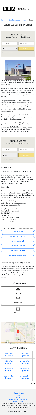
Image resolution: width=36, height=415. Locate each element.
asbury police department (24, 377)
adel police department (9, 355)
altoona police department (9, 377)
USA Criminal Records (17, 246)
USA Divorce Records (17, 241)
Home (3, 20)
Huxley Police (18, 293)
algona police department (8, 370)
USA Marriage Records (17, 236)
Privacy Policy (18, 401)
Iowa (24, 20)
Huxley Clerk (18, 312)
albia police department (9, 362)
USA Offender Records (17, 250)
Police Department (14, 20)
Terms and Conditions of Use (18, 399)
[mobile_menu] (31, 9)
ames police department (25, 355)
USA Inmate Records (17, 232)
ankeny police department (24, 370)
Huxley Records (18, 303)
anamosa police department (24, 362)
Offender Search (18, 393)
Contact (18, 397)
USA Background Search (17, 255)
